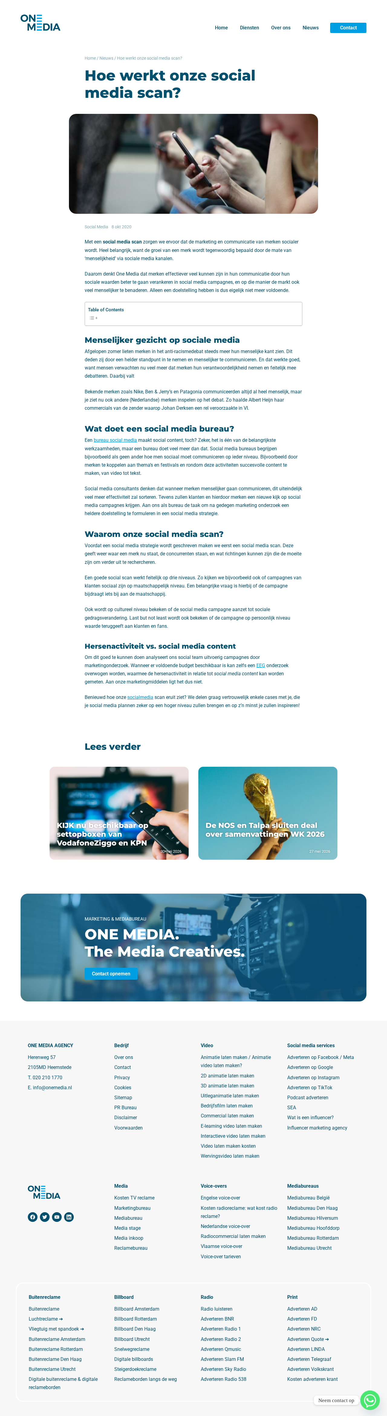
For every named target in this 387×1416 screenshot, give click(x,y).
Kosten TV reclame (134, 1198)
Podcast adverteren (307, 1097)
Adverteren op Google (310, 1067)
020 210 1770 (47, 1077)
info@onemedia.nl (52, 1087)
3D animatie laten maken (227, 1085)
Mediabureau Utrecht (309, 1248)
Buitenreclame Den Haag (55, 1359)
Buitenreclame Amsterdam (57, 1339)
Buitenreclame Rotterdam (56, 1349)
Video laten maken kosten (228, 1146)
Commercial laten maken (227, 1116)
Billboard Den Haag (135, 1329)
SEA (291, 1107)
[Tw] (45, 1217)
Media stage (127, 1228)
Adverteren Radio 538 (223, 1379)
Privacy (122, 1077)
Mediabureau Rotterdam (313, 1238)
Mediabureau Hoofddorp (313, 1228)
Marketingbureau (132, 1208)
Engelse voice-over (220, 1198)
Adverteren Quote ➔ (308, 1339)
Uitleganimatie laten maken (230, 1096)
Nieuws (311, 28)
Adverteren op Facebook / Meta (320, 1057)
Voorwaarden (128, 1127)
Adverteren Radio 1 (221, 1329)
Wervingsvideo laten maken (230, 1156)
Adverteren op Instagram (313, 1077)
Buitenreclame (44, 1309)
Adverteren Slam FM (222, 1359)
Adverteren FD (302, 1319)
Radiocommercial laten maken (233, 1236)
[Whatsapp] (370, 1400)
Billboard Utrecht (132, 1339)
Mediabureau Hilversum (312, 1218)
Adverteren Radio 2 (221, 1339)
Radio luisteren (217, 1309)
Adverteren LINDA (306, 1349)
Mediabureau (128, 1218)
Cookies (122, 1087)
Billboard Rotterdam (135, 1319)
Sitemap (123, 1097)
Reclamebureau (131, 1248)
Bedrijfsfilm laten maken (227, 1106)
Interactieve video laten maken (233, 1136)
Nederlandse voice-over (225, 1226)
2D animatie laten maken (227, 1075)
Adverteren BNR (217, 1319)
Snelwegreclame (131, 1349)
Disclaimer (125, 1117)
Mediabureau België (308, 1198)
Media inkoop (128, 1238)
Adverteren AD (302, 1309)
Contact (348, 28)
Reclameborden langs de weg (145, 1379)
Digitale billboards (133, 1359)
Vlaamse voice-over (221, 1246)
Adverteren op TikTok (309, 1087)
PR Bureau (125, 1107)
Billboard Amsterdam (136, 1309)
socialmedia (140, 697)
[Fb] (32, 1217)
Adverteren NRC (303, 1329)
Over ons (281, 28)
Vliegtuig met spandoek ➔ (56, 1329)
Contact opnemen (111, 974)
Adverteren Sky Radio (223, 1369)
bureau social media (115, 440)
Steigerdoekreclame (135, 1369)
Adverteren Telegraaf (309, 1359)
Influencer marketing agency (317, 1127)
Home (221, 28)
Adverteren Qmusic (221, 1349)
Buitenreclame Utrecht (52, 1369)
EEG (260, 665)
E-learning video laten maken (231, 1126)
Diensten (249, 28)
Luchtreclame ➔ (46, 1319)
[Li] (69, 1217)
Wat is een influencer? (310, 1117)
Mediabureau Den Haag (312, 1208)
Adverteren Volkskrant (310, 1369)
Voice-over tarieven (221, 1256)
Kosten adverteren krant (312, 1379)
